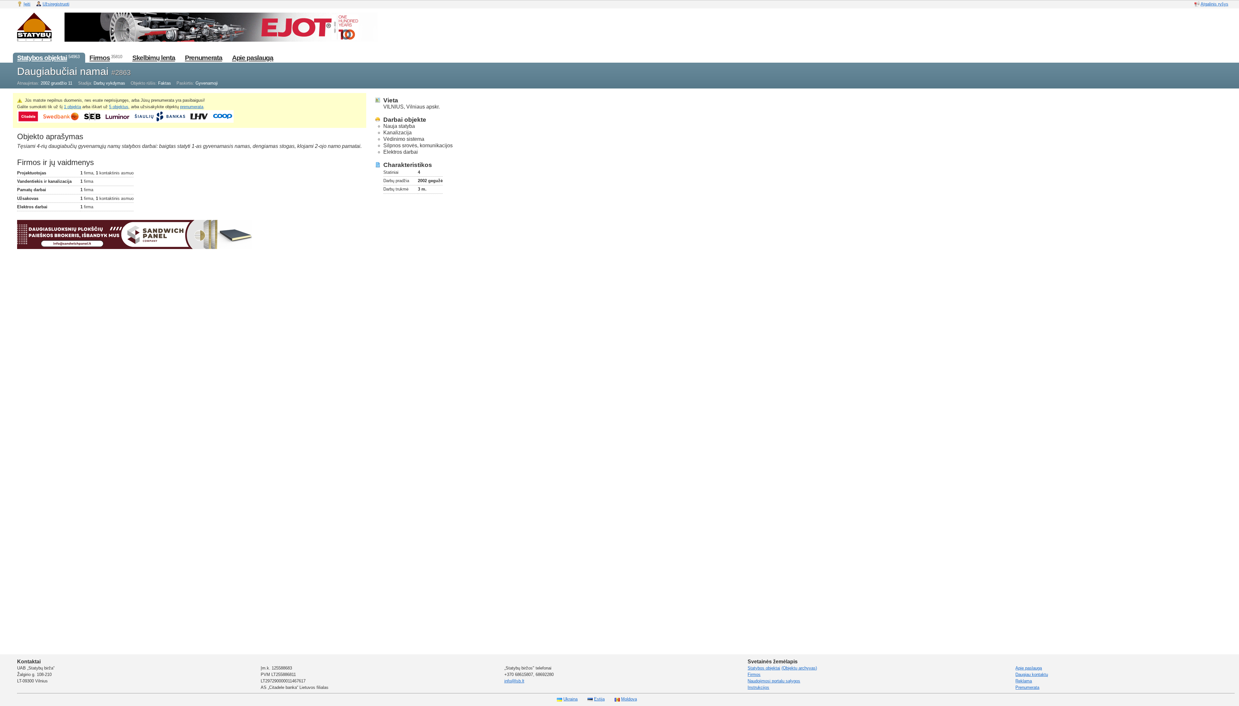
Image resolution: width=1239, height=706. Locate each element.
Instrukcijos (758, 687)
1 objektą (72, 106)
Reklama (1023, 681)
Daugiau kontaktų (1031, 674)
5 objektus (118, 106)
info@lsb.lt (514, 681)
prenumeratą (191, 106)
